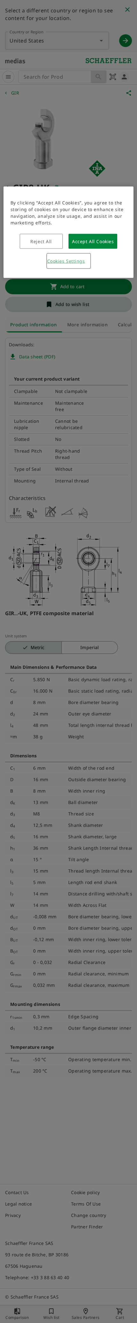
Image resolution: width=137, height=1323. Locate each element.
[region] (69, 232)
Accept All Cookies (93, 241)
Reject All (41, 241)
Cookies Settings (66, 261)
